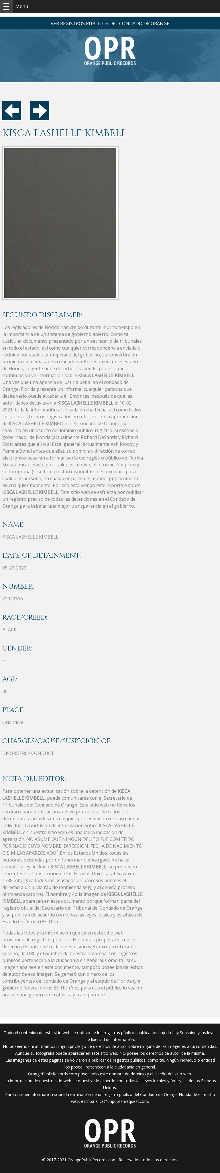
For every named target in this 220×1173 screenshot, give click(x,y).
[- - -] (6, 6)
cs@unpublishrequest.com (124, 1101)
